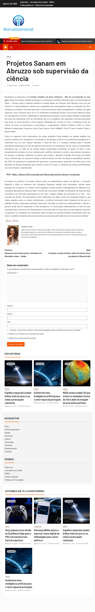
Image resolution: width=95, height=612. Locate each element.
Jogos (7, 526)
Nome (10, 306)
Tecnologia (9, 442)
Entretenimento (11, 448)
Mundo (7, 433)
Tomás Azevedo (25, 406)
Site (8, 322)
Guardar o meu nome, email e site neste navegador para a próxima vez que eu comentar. (45, 330)
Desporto (8, 445)
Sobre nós (24, 2)
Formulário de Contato (39, 2)
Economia (9, 436)
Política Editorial (26, 5)
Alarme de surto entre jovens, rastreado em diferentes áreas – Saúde (23, 253)
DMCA (51, 2)
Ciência (8, 56)
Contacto (8, 452)
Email (10, 314)
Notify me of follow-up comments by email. (26, 334)
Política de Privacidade (44, 5)
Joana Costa (12, 85)
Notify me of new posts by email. (22, 338)
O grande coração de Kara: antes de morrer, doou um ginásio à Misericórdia (69, 253)
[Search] (90, 47)
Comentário (12, 273)
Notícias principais (12, 429)
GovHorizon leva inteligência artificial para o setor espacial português (47, 396)
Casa (7, 426)
